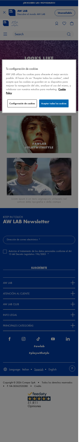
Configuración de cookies (22, 103)
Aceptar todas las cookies (53, 103)
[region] (39, 86)
